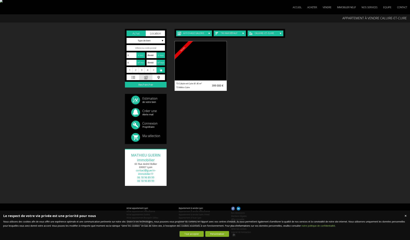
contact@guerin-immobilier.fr (146, 172)
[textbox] (146, 48)
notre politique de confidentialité (318, 225)
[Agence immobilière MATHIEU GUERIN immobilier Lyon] (1, 1)
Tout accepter (191, 233)
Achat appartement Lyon (137, 208)
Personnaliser (217, 233)
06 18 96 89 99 (145, 177)
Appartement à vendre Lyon (191, 208)
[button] (136, 33)
